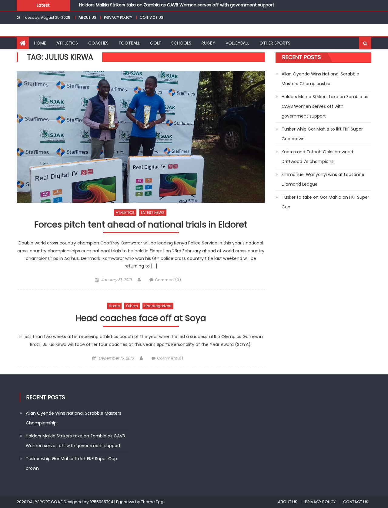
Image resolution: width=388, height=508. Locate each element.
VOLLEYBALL (237, 43)
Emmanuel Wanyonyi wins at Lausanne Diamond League (323, 179)
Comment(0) (168, 280)
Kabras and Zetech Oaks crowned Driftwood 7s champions (317, 156)
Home (114, 305)
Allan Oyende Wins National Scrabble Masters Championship (320, 79)
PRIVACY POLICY (118, 17)
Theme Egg (152, 502)
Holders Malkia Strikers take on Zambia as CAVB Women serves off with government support (176, 4)
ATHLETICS (67, 43)
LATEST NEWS (153, 212)
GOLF (155, 43)
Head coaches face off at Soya (140, 318)
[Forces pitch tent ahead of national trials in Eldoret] (141, 137)
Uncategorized (158, 305)
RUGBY (208, 43)
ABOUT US (87, 17)
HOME (40, 43)
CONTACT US (151, 17)
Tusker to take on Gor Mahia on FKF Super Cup (325, 202)
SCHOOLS (181, 43)
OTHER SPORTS (274, 43)
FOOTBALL (129, 43)
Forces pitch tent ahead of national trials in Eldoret (140, 225)
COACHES (98, 43)
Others (132, 305)
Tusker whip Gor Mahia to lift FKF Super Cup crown (322, 134)
